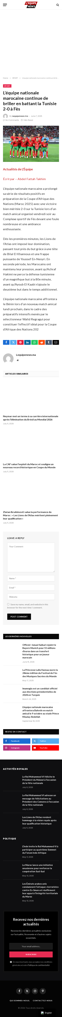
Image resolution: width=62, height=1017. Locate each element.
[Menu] (5, 4)
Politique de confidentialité (39, 965)
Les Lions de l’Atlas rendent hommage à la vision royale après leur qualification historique (39, 820)
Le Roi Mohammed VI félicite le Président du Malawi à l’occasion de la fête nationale (39, 779)
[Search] (57, 4)
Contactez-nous (42, 1000)
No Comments (12, 120)
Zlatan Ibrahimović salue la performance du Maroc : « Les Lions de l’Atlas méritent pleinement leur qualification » (30, 515)
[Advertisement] (31, 43)
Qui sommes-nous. (20, 1000)
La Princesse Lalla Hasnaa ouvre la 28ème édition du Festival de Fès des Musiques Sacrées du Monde (40, 673)
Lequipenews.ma (20, 116)
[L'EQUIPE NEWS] (31, 5)
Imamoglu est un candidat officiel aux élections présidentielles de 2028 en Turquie (39, 691)
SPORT (7, 86)
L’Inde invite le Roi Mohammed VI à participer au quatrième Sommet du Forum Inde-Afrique (40, 849)
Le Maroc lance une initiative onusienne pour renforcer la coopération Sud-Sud (37, 868)
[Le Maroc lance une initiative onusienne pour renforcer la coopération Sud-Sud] (11, 868)
